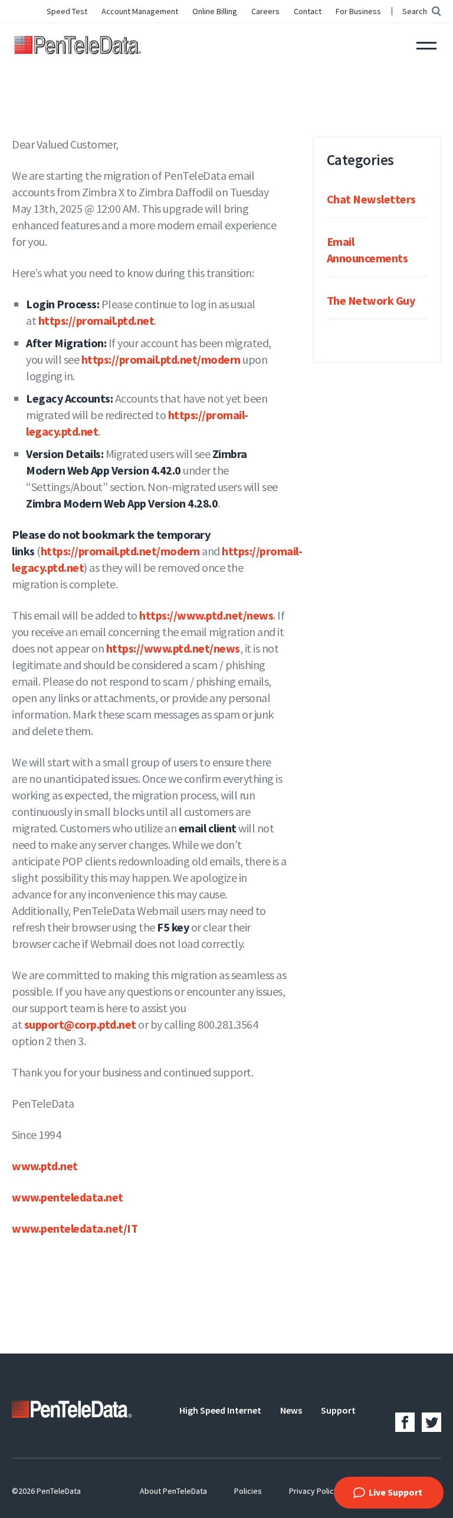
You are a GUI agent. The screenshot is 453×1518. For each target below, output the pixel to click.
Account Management (139, 11)
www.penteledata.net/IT (74, 1228)
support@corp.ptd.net (80, 1024)
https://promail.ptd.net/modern (161, 359)
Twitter (431, 1422)
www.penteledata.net (67, 1197)
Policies (248, 1491)
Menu (426, 44)
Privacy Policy (313, 1491)
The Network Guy (371, 300)
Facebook (405, 1422)
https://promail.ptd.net (96, 320)
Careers (265, 11)
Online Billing (214, 11)
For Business (358, 11)
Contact (307, 11)
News (291, 1410)
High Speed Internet (220, 1410)
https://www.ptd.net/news (206, 615)
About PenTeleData (173, 1491)
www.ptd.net (45, 1165)
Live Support (395, 1492)
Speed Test (67, 11)
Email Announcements (367, 249)
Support (338, 1410)
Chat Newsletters (371, 199)
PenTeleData (80, 44)
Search (414, 11)
